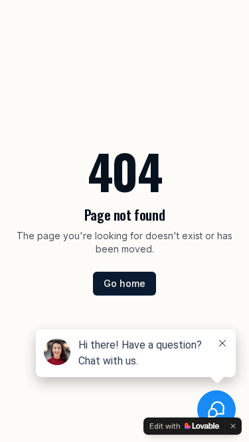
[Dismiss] (233, 426)
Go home (124, 283)
